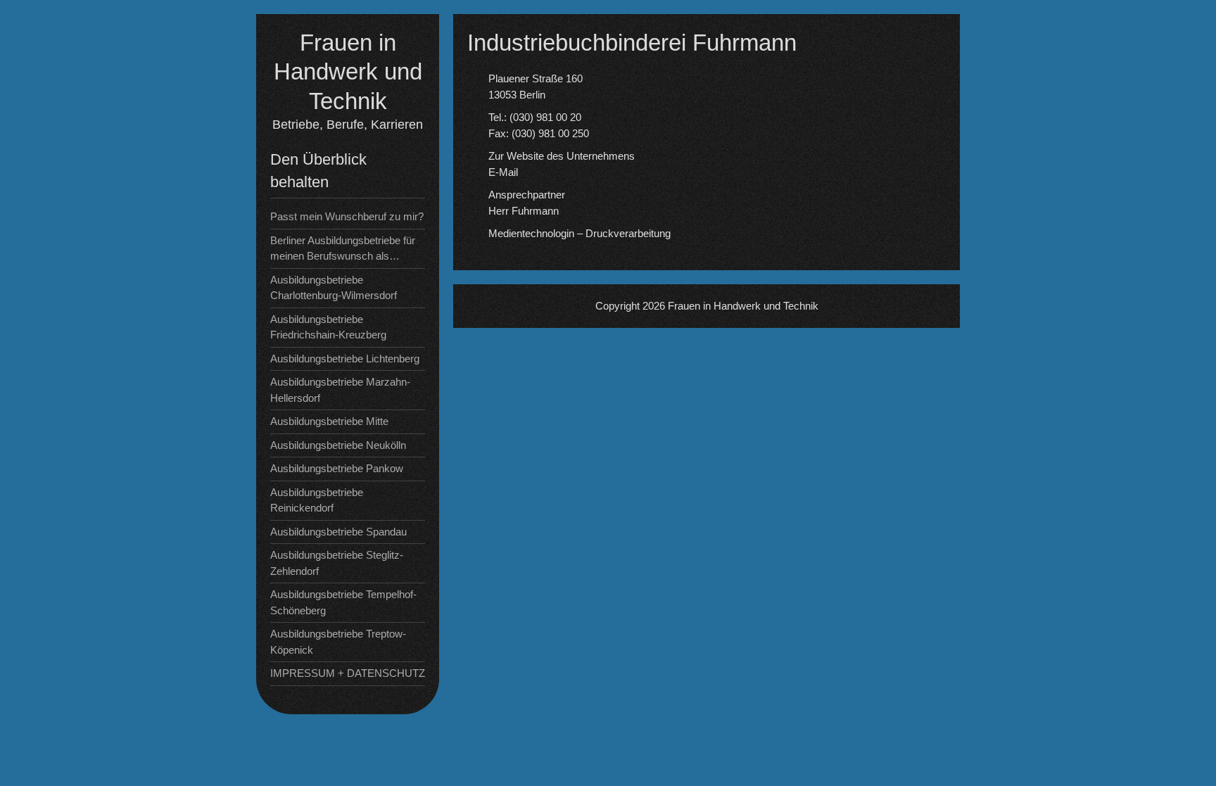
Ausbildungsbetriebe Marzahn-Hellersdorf (340, 390)
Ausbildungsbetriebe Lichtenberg (344, 359)
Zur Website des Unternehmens (561, 156)
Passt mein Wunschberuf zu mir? (347, 216)
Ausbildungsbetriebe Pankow (336, 468)
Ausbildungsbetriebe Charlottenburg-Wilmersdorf (333, 288)
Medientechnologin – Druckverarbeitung (579, 233)
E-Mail (503, 172)
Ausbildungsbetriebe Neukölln (338, 445)
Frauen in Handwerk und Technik (348, 72)
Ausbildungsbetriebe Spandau (338, 532)
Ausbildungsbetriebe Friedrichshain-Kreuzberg (328, 327)
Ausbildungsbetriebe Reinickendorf (316, 500)
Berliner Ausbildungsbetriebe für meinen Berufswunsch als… (342, 248)
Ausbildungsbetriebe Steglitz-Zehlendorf (336, 563)
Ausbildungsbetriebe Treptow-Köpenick (338, 642)
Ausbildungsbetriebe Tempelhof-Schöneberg (343, 602)
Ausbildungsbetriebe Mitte (329, 421)
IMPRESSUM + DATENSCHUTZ (347, 673)
